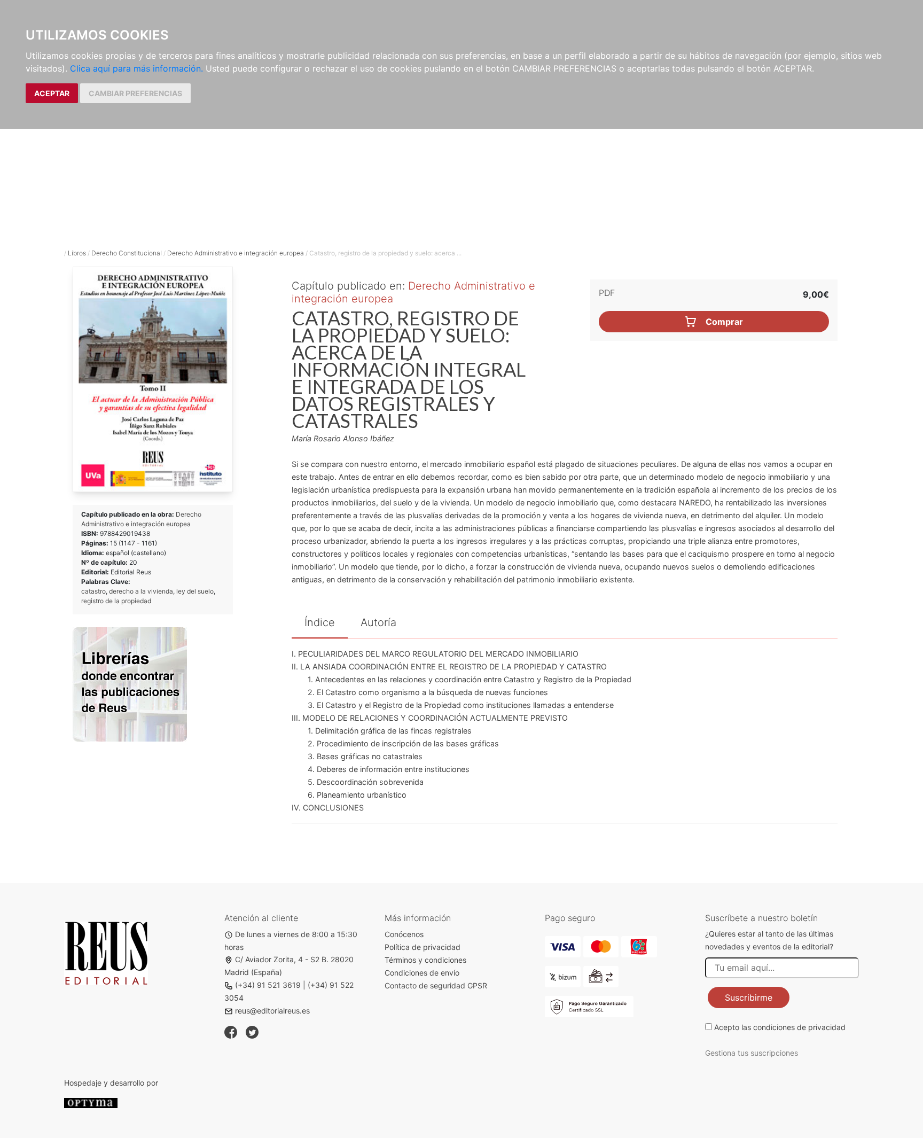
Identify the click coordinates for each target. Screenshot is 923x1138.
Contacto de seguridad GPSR (436, 985)
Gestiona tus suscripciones (751, 1052)
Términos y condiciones (425, 959)
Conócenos (404, 934)
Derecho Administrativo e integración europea (235, 253)
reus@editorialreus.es (272, 1010)
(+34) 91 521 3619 (268, 984)
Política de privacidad (422, 947)
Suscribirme (748, 997)
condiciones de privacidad (799, 1027)
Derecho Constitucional (126, 253)
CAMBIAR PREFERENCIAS (135, 93)
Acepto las (780, 1027)
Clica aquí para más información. (136, 68)
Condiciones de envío (422, 972)
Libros (77, 253)
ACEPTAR (51, 93)
